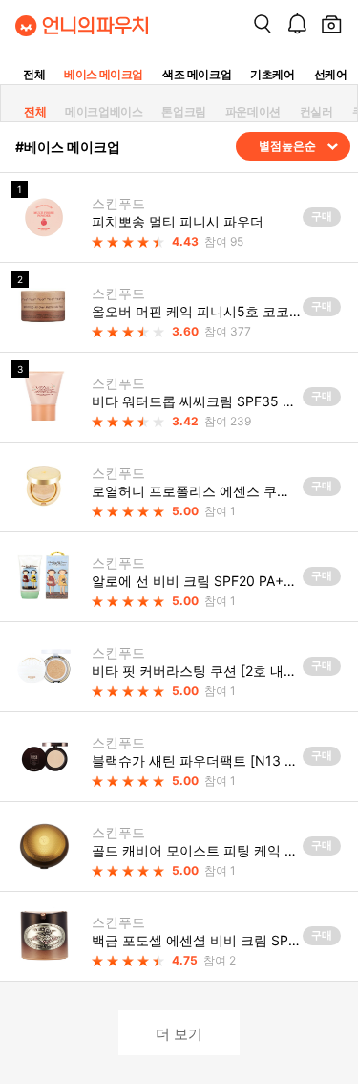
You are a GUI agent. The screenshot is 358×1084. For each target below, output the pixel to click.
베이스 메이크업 (103, 74)
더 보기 (179, 1033)
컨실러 (316, 111)
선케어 (330, 74)
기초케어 (272, 74)
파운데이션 (253, 111)
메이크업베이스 (103, 111)
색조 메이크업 (196, 74)
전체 (34, 74)
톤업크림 (183, 111)
